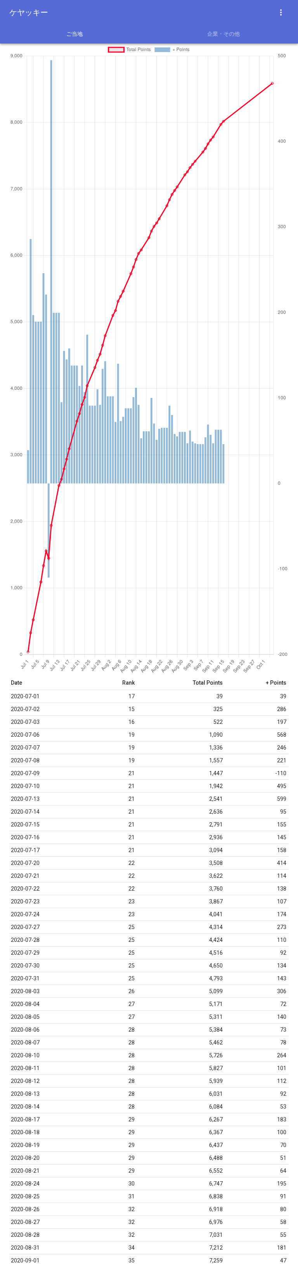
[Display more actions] (281, 12)
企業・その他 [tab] (223, 34)
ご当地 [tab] (74, 34)
